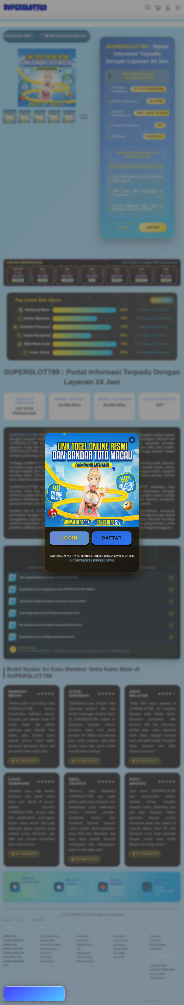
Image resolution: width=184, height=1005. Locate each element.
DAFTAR (112, 537)
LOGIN (69, 537)
